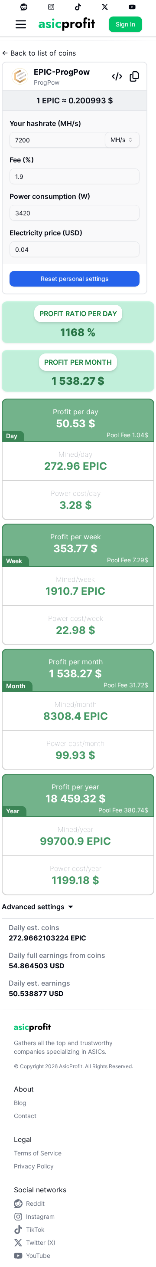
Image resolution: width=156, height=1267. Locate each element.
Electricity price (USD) (46, 232)
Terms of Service (38, 1153)
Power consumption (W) (50, 196)
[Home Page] (67, 24)
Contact (25, 1115)
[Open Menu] (21, 24)
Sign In (125, 24)
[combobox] (122, 140)
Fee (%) (22, 159)
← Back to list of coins (39, 53)
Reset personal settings (75, 278)
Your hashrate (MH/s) (45, 123)
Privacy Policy (34, 1166)
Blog (20, 1102)
